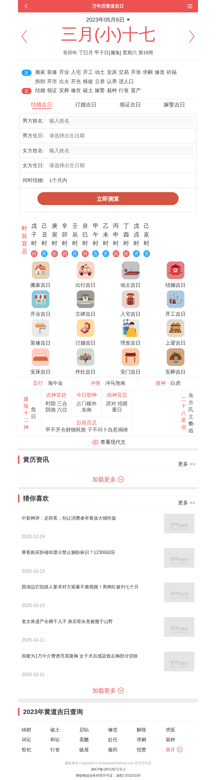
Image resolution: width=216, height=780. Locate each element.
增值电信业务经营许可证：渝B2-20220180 (108, 775)
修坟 (113, 730)
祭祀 (26, 749)
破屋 (84, 749)
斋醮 (84, 739)
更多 (186, 464)
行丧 (55, 749)
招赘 (141, 749)
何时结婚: (33, 180)
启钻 (84, 730)
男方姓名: (33, 121)
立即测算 (108, 199)
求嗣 (141, 739)
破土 (55, 730)
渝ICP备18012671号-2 (108, 769)
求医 (170, 730)
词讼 (26, 739)
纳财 (26, 730)
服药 (113, 749)
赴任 (113, 739)
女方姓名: (33, 150)
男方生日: (33, 135)
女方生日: (33, 165)
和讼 (55, 739)
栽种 (170, 739)
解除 (141, 730)
